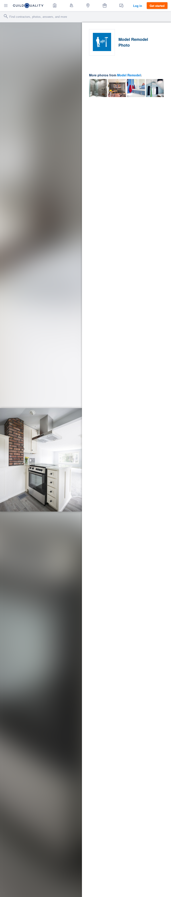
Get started (157, 6)
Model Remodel (129, 75)
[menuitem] (55, 5)
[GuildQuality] (28, 5)
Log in (137, 6)
